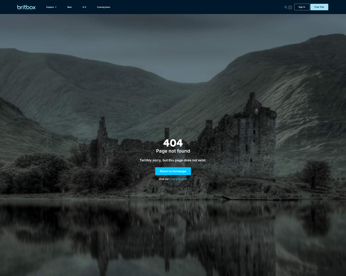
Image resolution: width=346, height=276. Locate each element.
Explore (50, 7)
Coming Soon (103, 7)
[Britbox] (26, 7)
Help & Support (178, 179)
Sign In (302, 7)
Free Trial (319, 7)
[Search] (285, 7)
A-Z (84, 7)
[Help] (290, 7)
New (69, 7)
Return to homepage (173, 171)
